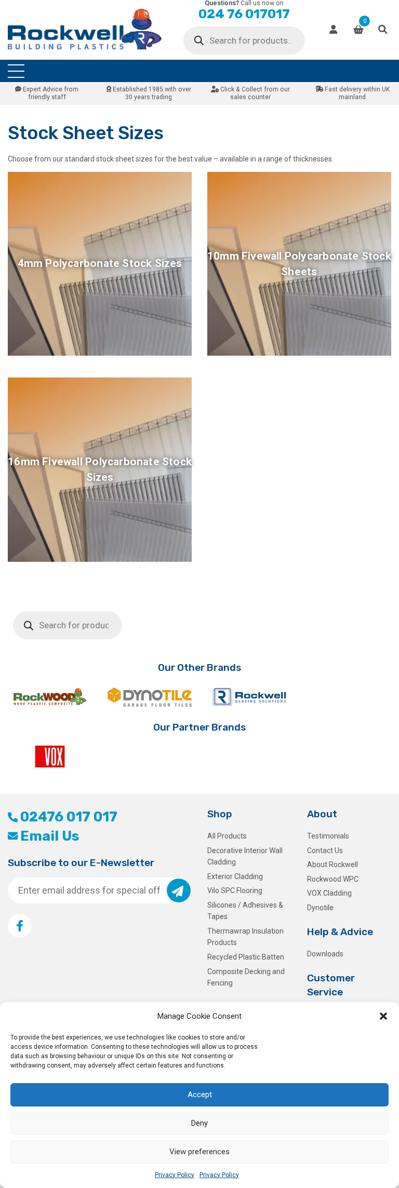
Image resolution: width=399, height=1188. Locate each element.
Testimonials (328, 836)
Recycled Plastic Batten (245, 957)
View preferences (199, 1151)
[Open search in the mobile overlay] (244, 40)
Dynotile (320, 907)
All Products (227, 836)
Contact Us (325, 850)
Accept (200, 1094)
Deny (199, 1123)
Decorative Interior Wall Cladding (245, 856)
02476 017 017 (68, 816)
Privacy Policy (174, 1175)
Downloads (325, 954)
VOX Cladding (329, 893)
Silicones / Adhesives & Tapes (245, 911)
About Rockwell (332, 864)
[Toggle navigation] (16, 71)
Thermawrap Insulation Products (245, 937)
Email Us (49, 836)
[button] (383, 1016)
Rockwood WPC (332, 879)
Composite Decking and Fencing (246, 977)
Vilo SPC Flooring (234, 890)
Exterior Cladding (235, 876)
